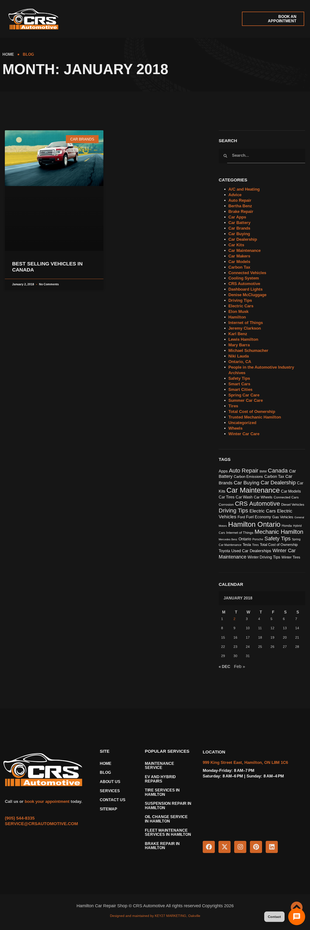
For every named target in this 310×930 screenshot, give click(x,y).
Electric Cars (240, 306)
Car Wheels (263, 497)
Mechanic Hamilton (279, 532)
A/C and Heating (244, 189)
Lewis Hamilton (243, 339)
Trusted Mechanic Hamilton (254, 417)
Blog (105, 772)
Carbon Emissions (248, 477)
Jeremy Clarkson (244, 328)
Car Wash (244, 497)
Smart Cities (240, 389)
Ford (241, 517)
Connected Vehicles (247, 273)
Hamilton (237, 317)
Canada (278, 470)
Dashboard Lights (245, 289)
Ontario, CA (239, 361)
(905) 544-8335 (20, 818)
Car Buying (239, 234)
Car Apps (237, 217)
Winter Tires (290, 557)
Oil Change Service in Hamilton (166, 819)
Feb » (239, 666)
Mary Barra (239, 345)
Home (105, 763)
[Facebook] (209, 847)
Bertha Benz (240, 206)
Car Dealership (242, 239)
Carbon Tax (239, 267)
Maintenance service (159, 765)
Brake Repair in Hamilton (162, 846)
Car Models (239, 261)
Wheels (235, 428)
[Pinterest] (256, 847)
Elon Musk (238, 311)
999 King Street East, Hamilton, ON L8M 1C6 (245, 762)
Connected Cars (286, 497)
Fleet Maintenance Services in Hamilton (168, 832)
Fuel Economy (258, 517)
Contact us (112, 800)
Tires (233, 406)
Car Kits (236, 245)
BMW (263, 471)
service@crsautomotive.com (41, 823)
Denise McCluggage (247, 295)
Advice (234, 195)
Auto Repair (239, 200)
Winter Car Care (243, 434)
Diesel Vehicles (292, 504)
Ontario (245, 539)
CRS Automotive (244, 283)
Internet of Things (245, 322)
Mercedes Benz (228, 539)
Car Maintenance (244, 250)
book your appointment (46, 801)
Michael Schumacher (248, 350)
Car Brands (239, 228)
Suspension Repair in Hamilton (168, 805)
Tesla (247, 545)
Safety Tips (239, 378)
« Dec (224, 667)
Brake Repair (240, 211)
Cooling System (243, 278)
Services (110, 791)
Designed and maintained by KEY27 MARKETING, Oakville (155, 916)
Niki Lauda (238, 356)
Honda (287, 525)
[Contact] (296, 916)
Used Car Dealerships (251, 550)
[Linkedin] (272, 847)
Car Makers (239, 256)
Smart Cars (239, 384)
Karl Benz (237, 334)
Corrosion (226, 504)
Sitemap (108, 809)
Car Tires (226, 497)
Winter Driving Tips (264, 557)
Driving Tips (240, 300)
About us (110, 782)
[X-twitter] (224, 847)
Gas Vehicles (282, 517)
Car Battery (239, 222)
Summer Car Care (245, 400)
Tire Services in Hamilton (162, 792)
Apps (223, 471)
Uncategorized (242, 422)
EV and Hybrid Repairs (160, 779)
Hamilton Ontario (254, 524)
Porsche (257, 539)
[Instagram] (240, 847)
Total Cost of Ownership (251, 411)
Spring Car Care (243, 395)
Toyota (224, 551)
